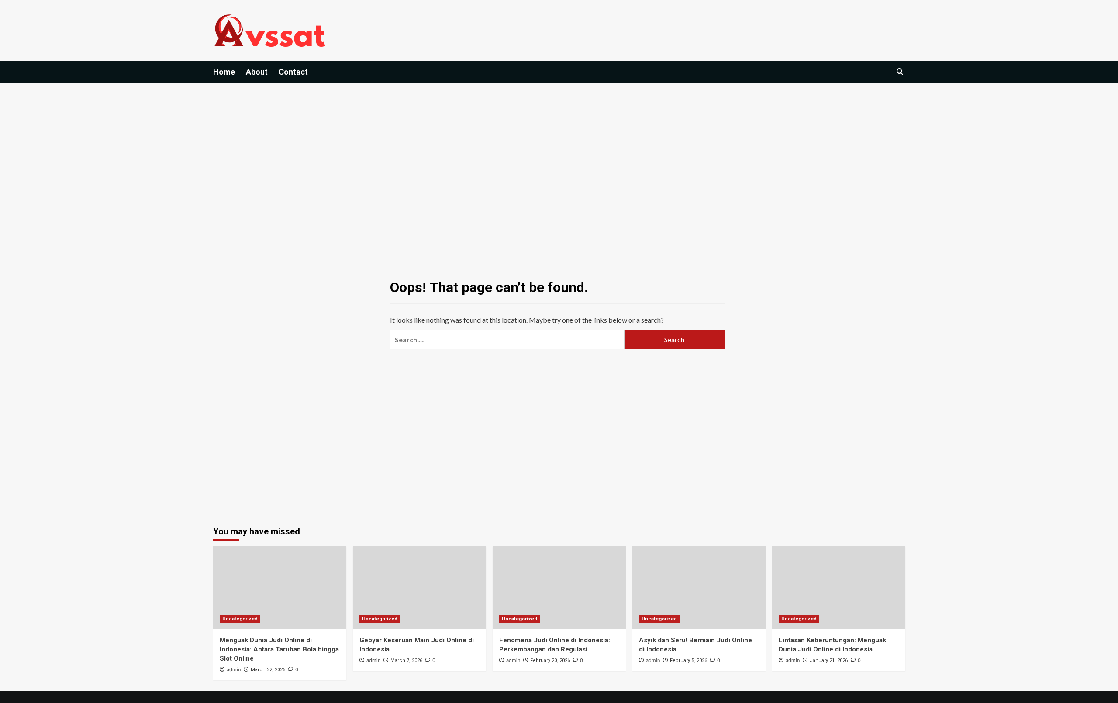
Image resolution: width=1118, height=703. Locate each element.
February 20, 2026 (550, 660)
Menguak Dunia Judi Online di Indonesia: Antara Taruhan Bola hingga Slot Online (279, 649)
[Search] (899, 71)
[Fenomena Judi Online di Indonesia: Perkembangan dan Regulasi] (559, 587)
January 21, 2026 (829, 660)
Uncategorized (240, 619)
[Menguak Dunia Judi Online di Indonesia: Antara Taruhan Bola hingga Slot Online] (279, 587)
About (257, 71)
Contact (293, 71)
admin (234, 669)
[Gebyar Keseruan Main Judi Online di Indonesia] (419, 587)
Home (224, 71)
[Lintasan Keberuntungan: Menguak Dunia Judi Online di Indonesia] (838, 587)
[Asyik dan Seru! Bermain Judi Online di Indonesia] (699, 587)
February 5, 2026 (688, 660)
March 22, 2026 (268, 669)
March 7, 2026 (406, 660)
